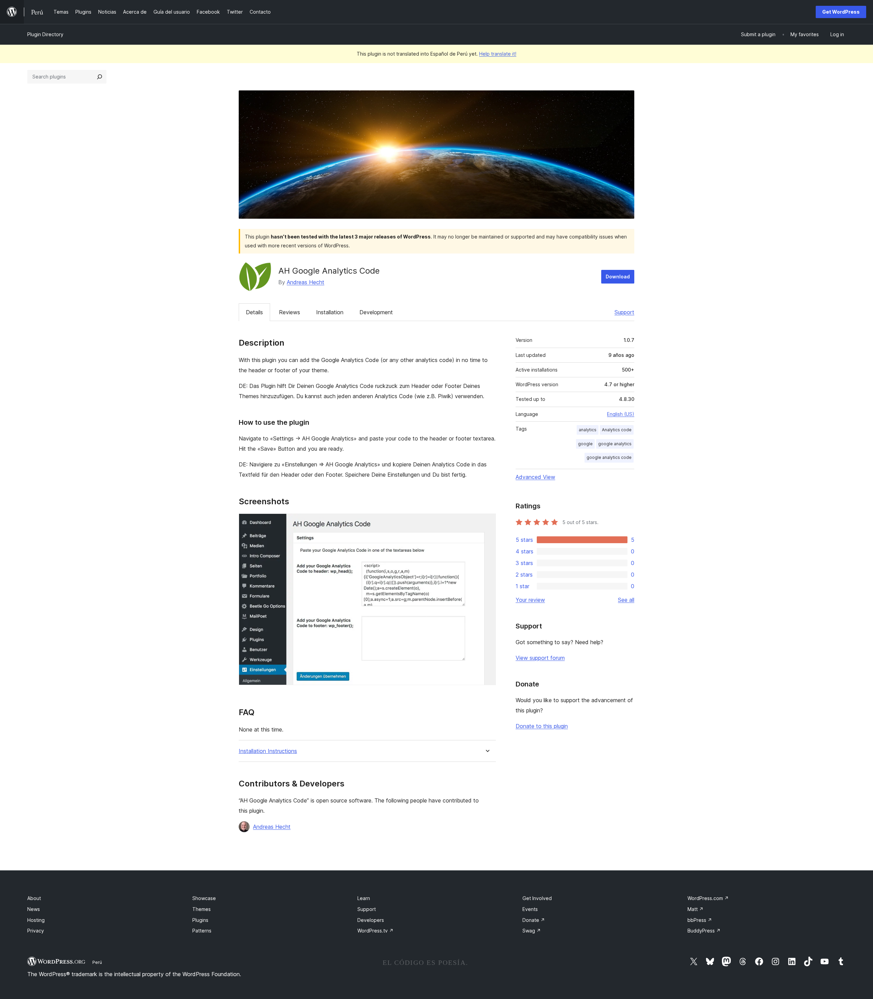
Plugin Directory (45, 34)
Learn (363, 898)
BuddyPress (704, 930)
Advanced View (535, 477)
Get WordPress (841, 12)
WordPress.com (708, 898)
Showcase (204, 898)
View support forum (540, 657)
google (585, 443)
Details (254, 312)
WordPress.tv (375, 930)
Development (376, 312)
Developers (370, 920)
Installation (329, 312)
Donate (533, 920)
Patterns (201, 930)
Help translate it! (497, 54)
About (34, 898)
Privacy (35, 930)
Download (618, 276)
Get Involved (537, 898)
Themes (201, 909)
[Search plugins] (99, 77)
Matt (695, 909)
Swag (531, 930)
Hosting (36, 920)
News (33, 909)
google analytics (615, 443)
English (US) (620, 414)
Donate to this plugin (542, 726)
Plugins (200, 920)
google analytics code (609, 457)
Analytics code (617, 429)
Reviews (289, 312)
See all (626, 599)
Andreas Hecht (305, 282)
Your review (530, 599)
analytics (587, 429)
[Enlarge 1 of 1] (486, 522)
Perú (97, 962)
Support (624, 312)
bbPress (699, 920)
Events (530, 909)
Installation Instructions (268, 751)
